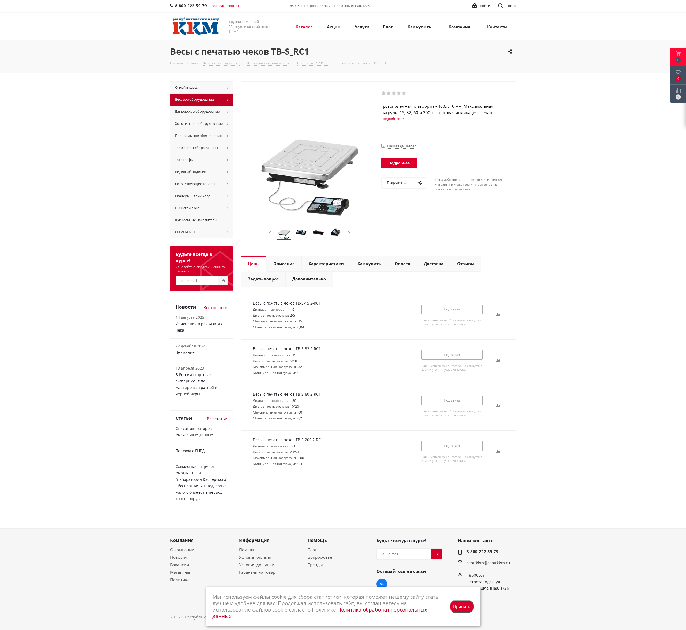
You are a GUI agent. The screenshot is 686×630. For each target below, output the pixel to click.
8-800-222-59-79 (482, 551)
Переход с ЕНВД (190, 450)
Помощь (247, 549)
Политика (179, 579)
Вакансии (179, 564)
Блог (312, 549)
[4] (399, 93)
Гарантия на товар (257, 572)
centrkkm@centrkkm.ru (488, 562)
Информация (254, 540)
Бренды (315, 564)
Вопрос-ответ (321, 557)
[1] (383, 93)
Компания (181, 540)
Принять (461, 606)
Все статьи (217, 418)
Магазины (180, 572)
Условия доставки (256, 564)
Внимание (185, 352)
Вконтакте (381, 584)
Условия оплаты (255, 557)
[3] (394, 93)
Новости (178, 557)
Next (349, 233)
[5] (404, 93)
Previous (270, 233)
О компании (182, 549)
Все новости (215, 307)
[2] (389, 93)
